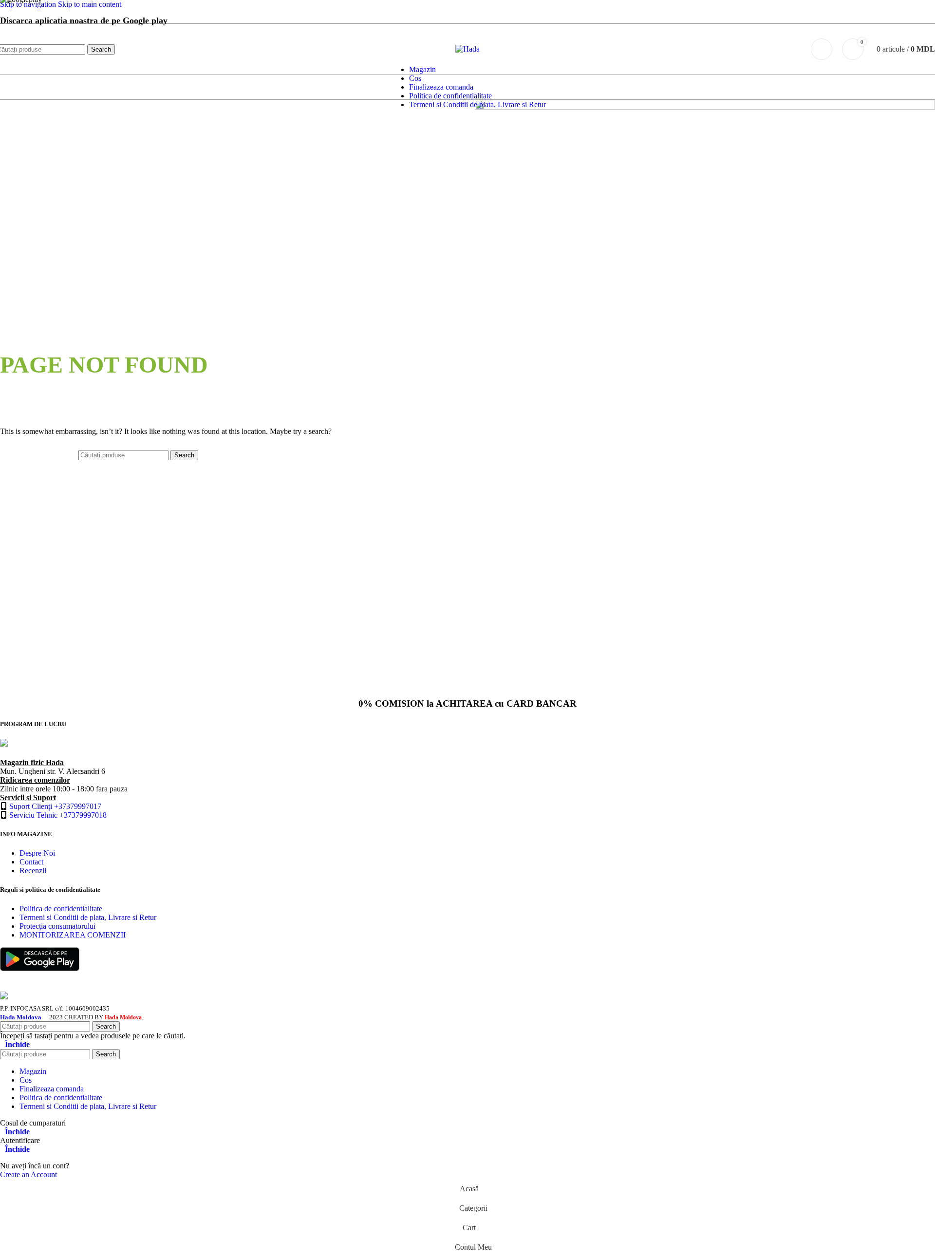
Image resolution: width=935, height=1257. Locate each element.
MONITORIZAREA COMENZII (72, 935)
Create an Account (28, 1174)
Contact (31, 862)
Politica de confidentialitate (60, 908)
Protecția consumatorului (57, 926)
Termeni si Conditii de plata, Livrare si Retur (87, 917)
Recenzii (32, 870)
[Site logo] (467, 49)
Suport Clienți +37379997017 (55, 806)
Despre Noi (37, 853)
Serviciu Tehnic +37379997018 (58, 815)
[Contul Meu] (821, 49)
